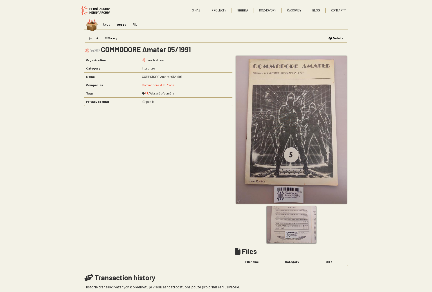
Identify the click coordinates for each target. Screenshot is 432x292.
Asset (121, 24)
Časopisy (294, 10)
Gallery (112, 38)
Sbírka (242, 10)
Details (337, 38)
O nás (196, 10)
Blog (316, 10)
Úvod (106, 24)
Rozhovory (267, 10)
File (135, 24)
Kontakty (338, 10)
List (95, 38)
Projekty (219, 10)
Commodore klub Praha (158, 85)
